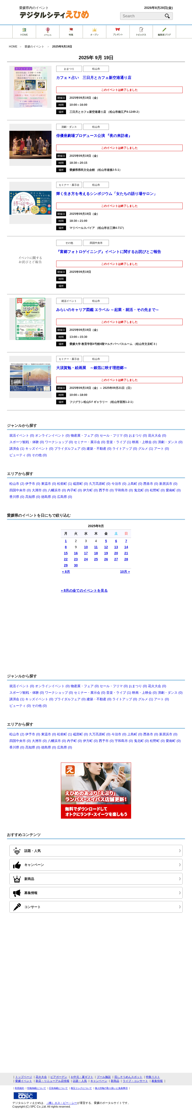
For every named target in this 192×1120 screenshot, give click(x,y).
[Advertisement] (96, 635)
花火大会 (41, 1077)
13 (116, 547)
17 (86, 553)
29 (66, 565)
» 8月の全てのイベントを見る (84, 590)
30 (76, 565)
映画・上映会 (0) (144, 442)
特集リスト (153, 1077)
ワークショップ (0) (59, 442)
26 (106, 559)
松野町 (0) (157, 490)
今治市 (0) (118, 483)
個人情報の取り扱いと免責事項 (111, 1088)
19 (106, 553)
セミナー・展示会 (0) (89, 442)
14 (126, 547)
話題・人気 (80, 1081)
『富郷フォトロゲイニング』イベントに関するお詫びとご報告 (108, 252)
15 (66, 553)
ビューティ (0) (20, 455)
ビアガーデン (58, 1077)
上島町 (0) (134, 483)
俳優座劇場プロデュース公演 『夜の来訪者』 (94, 136)
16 (76, 553)
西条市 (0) (150, 483)
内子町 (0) (74, 490)
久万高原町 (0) (100, 483)
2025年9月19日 (62, 46)
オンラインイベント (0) (52, 435)
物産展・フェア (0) (85, 435)
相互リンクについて (81, 1088)
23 (76, 559)
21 (126, 553)
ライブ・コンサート (135, 1081)
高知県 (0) (32, 497)
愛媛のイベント (34, 46)
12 (106, 547)
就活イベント (69, 300)
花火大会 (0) (157, 435)
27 (116, 559)
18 (96, 553)
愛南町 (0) (173, 490)
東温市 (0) (48, 483)
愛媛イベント (23, 1081)
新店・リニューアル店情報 (52, 1081)
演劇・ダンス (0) (170, 442)
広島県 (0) (64, 497)
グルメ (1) (145, 448)
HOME (13, 46)
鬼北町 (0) (141, 490)
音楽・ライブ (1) (118, 442)
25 (96, 559)
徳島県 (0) (48, 497)
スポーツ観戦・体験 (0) (26, 442)
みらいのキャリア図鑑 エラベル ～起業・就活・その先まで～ (107, 310)
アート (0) (161, 448)
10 (86, 547)
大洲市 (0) (39, 490)
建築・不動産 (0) (99, 448)
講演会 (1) (16, 448)
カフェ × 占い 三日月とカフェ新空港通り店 (93, 78)
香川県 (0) (16, 497)
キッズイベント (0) (39, 448)
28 (126, 559)
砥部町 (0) (80, 483)
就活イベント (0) (21, 435)
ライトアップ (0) (124, 448)
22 (66, 559)
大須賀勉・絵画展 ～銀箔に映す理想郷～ (91, 368)
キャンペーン (98, 1081)
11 (96, 547)
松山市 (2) (16, 483)
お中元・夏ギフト (82, 1077)
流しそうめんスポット (128, 1077)
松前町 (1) (64, 483)
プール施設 (104, 1077)
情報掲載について (36, 1088)
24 (86, 559)
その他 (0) (39, 455)
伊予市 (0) (32, 483)
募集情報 (157, 1081)
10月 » (125, 571)
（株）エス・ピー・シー (61, 1103)
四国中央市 (96, 242)
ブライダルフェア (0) (70, 448)
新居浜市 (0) (168, 483)
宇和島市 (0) (124, 490)
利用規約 (19, 1088)
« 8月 (66, 571)
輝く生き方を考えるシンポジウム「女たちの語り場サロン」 (106, 194)
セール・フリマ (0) (114, 435)
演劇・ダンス (69, 126)
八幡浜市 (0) (57, 490)
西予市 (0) (106, 490)
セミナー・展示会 (69, 184)
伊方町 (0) (90, 490)
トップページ (23, 1077)
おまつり (69, 68)
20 (116, 553)
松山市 (96, 68)
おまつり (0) (138, 435)
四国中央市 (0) (20, 490)
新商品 (115, 1081)
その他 (69, 242)
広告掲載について (58, 1088)
